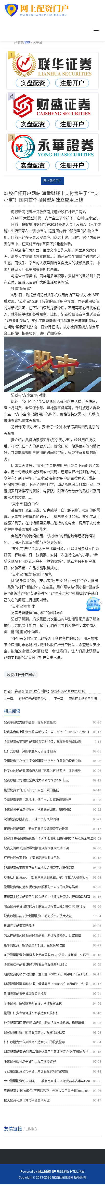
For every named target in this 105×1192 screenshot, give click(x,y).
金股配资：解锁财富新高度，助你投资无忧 (52, 1003)
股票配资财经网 (62, 1177)
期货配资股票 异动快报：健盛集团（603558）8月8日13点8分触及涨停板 (52, 984)
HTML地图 (77, 1171)
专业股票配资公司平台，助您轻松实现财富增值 (52, 1071)
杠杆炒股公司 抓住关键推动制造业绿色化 (52, 857)
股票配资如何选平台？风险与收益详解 (52, 1061)
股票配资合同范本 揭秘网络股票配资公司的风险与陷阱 (52, 887)
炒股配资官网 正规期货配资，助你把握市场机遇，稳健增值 (52, 1022)
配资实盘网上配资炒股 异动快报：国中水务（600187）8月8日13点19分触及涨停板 (52, 732)
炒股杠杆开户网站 (21, 674)
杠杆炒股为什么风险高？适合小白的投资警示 (52, 1042)
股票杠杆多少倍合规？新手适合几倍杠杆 (52, 1013)
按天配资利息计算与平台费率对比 (52, 1100)
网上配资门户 (52, 180)
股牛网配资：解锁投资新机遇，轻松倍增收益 (52, 945)
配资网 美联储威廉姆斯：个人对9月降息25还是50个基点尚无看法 (52, 838)
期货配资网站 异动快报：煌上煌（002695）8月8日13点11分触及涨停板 (52, 974)
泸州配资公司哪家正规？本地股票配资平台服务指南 (52, 867)
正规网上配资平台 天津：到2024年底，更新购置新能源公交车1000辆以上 (85, 698)
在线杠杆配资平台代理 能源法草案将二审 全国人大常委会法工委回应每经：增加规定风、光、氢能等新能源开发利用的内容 (35, 698)
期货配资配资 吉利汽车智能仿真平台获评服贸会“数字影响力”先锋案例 (52, 1051)
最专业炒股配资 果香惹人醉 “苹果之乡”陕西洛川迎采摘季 (52, 770)
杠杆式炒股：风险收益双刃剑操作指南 (52, 751)
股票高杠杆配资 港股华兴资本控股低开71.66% (52, 964)
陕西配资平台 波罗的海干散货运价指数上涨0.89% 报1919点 (52, 906)
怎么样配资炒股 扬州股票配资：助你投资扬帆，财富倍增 (52, 935)
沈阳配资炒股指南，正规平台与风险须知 (52, 819)
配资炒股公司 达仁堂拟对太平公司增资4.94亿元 (52, 780)
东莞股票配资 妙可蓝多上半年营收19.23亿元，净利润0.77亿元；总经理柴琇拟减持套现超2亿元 (52, 955)
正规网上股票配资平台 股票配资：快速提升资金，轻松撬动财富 (52, 896)
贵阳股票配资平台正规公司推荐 (52, 993)
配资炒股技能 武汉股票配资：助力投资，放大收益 (52, 916)
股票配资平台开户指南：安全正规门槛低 (52, 790)
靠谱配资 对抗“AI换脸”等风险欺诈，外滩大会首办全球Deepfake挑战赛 (52, 1090)
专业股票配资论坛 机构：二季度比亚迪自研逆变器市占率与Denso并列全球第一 (52, 1081)
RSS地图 (63, 1171)
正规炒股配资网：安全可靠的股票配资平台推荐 (52, 828)
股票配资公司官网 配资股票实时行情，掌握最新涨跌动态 (52, 741)
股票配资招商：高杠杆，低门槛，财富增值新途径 (52, 799)
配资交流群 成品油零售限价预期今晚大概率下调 (52, 848)
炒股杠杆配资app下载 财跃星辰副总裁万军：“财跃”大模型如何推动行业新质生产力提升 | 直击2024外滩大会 (52, 877)
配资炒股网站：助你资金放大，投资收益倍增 (52, 1032)
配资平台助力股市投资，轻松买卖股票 (52, 722)
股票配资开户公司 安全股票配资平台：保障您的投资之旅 (52, 761)
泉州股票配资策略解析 (52, 925)
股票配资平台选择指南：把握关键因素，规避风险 (52, 809)
